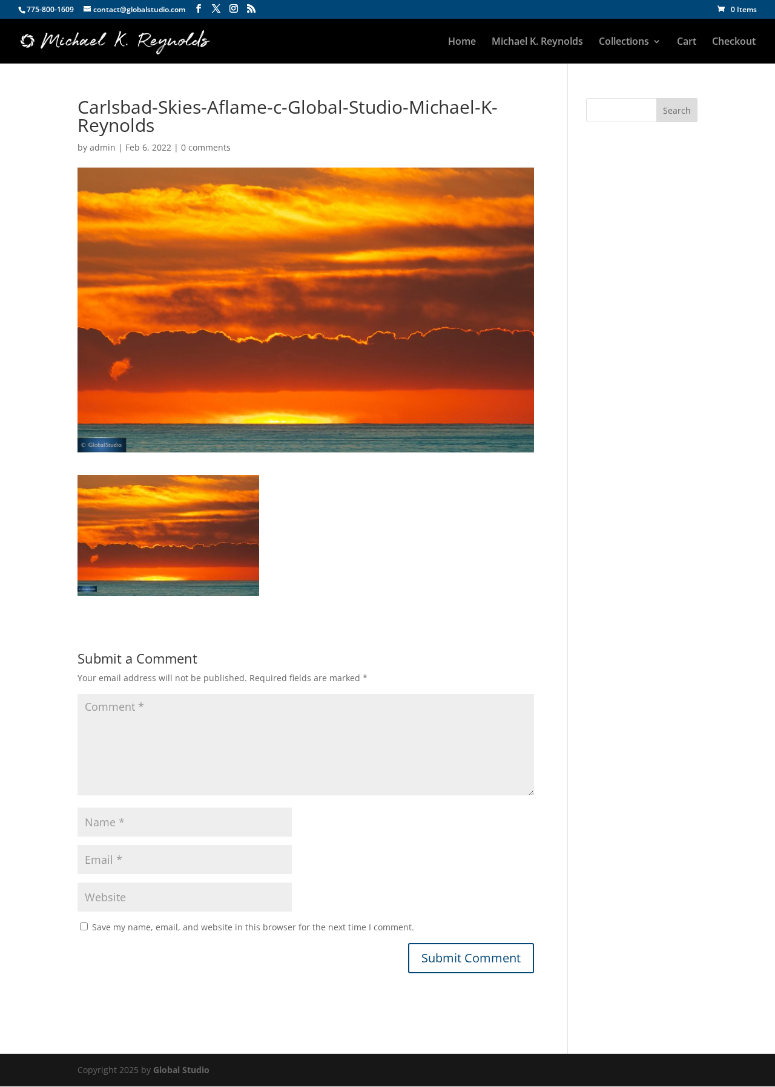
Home (462, 42)
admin (103, 147)
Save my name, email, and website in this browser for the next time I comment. (253, 927)
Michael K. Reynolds (537, 42)
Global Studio (181, 1070)
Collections (624, 42)
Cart (686, 42)
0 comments (206, 147)
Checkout (734, 42)
